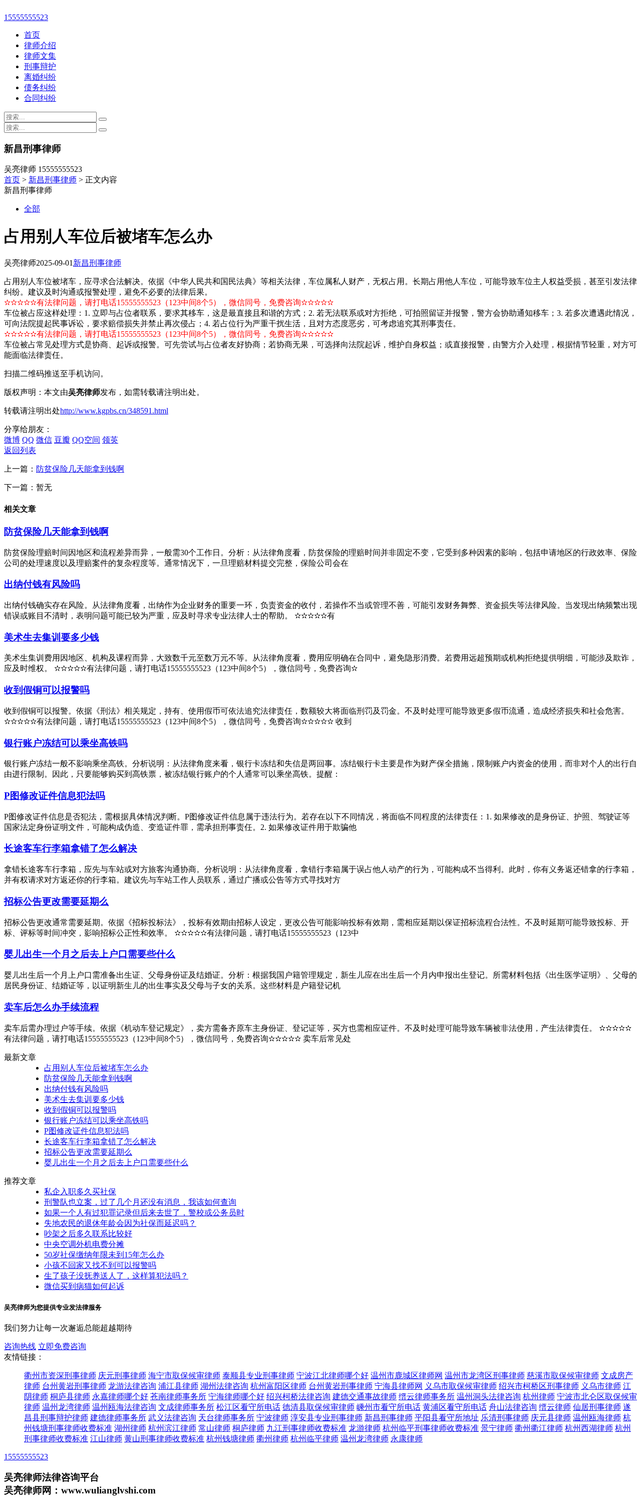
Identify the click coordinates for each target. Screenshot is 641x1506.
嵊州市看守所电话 (389, 1407)
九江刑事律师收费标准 (306, 1428)
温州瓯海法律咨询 (124, 1407)
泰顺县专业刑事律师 (258, 1375)
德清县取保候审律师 (318, 1407)
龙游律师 (365, 1428)
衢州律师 (272, 1438)
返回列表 (20, 450)
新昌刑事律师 (53, 179)
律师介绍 (40, 45)
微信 (44, 440)
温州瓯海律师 (597, 1417)
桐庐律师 (248, 1428)
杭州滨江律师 (172, 1428)
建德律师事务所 (118, 1417)
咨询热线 (20, 1346)
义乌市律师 (601, 1386)
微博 (12, 440)
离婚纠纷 (40, 77)
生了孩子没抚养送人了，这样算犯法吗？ (116, 1275)
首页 (32, 35)
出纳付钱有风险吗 (42, 584)
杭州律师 (539, 1396)
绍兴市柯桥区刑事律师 (539, 1386)
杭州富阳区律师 (278, 1386)
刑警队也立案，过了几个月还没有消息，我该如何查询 (140, 1202)
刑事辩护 (40, 66)
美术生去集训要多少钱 (51, 637)
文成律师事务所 (186, 1407)
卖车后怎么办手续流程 (51, 1007)
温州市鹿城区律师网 (407, 1375)
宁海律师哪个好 (236, 1396)
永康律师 (407, 1438)
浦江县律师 (178, 1386)
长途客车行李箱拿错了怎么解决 (70, 848)
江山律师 (106, 1438)
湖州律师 (130, 1428)
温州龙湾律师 (66, 1407)
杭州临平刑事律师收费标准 (431, 1428)
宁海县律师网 (399, 1386)
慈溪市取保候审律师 (563, 1375)
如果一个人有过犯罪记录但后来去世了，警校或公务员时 (144, 1212)
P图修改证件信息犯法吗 (54, 795)
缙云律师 (555, 1407)
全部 (32, 208)
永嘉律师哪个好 (120, 1396)
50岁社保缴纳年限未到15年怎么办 (104, 1254)
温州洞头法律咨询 (489, 1396)
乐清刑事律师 (505, 1417)
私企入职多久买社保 (80, 1191)
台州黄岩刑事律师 (74, 1386)
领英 (110, 440)
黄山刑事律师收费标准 (164, 1438)
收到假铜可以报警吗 (47, 690)
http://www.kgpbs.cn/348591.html (114, 410)
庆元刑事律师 (122, 1375)
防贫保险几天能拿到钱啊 (80, 469)
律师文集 (40, 56)
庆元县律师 (551, 1417)
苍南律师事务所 (178, 1396)
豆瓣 (62, 440)
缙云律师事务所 (427, 1396)
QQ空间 (86, 440)
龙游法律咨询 (132, 1386)
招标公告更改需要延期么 (56, 901)
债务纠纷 (40, 87)
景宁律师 (497, 1428)
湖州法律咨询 (224, 1386)
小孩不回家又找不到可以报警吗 (100, 1265)
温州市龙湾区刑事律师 (485, 1375)
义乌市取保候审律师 (461, 1386)
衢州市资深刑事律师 (60, 1375)
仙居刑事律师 (597, 1407)
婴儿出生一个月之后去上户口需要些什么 (89, 954)
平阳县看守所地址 (447, 1417)
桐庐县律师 (70, 1396)
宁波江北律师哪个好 (332, 1375)
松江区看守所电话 (248, 1407)
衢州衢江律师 (539, 1428)
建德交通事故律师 (365, 1396)
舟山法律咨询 (513, 1407)
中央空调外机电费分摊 (84, 1244)
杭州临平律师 (314, 1438)
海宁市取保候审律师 (184, 1375)
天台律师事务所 (226, 1417)
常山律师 (214, 1428)
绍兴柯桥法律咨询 (298, 1396)
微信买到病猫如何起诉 (84, 1286)
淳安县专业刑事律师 (326, 1417)
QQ (28, 440)
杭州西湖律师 (589, 1428)
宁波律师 (272, 1417)
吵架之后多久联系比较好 (88, 1233)
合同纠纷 (40, 98)
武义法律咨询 (172, 1417)
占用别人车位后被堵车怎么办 (96, 1067)
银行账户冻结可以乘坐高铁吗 (66, 743)
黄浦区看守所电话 (455, 1407)
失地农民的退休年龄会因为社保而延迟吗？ (120, 1223)
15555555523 (26, 17)
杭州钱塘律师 (230, 1438)
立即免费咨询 (62, 1346)
